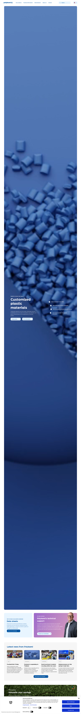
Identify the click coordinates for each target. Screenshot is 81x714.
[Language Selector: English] (75, 2)
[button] (18, 2)
